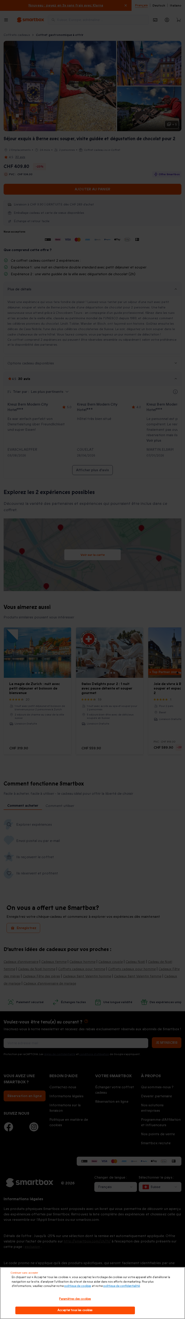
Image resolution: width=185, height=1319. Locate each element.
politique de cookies (77, 1286)
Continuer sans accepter (24, 1272)
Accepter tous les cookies (75, 1310)
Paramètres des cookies (75, 1299)
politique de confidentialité (121, 1286)
